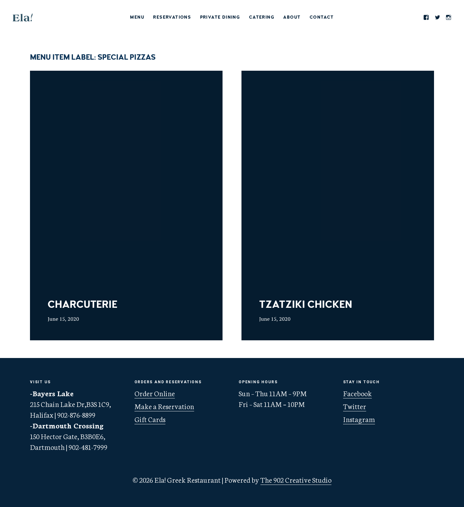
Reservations (172, 17)
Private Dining (220, 17)
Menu (137, 17)
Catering (261, 17)
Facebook (357, 393)
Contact (322, 17)
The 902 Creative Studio (295, 479)
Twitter (354, 406)
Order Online (154, 393)
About (291, 17)
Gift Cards (149, 419)
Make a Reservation (164, 406)
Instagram (359, 419)
